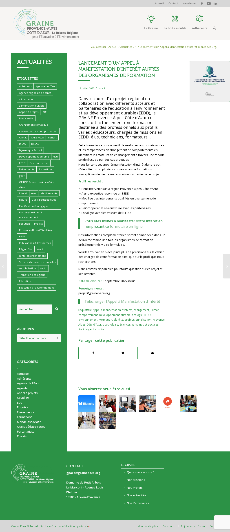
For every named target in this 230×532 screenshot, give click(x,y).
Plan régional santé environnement (30, 215)
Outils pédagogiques (43, 199)
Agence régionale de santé (35, 92)
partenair (82, 526)
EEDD (147, 315)
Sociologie (85, 329)
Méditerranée (49, 193)
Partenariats (25, 431)
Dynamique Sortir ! (30, 150)
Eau (19, 403)
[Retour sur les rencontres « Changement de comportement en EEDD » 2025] (107, 403)
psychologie (110, 324)
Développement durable (114, 315)
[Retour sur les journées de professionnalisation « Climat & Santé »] (86, 420)
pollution (24, 223)
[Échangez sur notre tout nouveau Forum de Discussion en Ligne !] (167, 402)
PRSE (22, 236)
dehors (52, 137)
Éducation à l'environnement (36, 287)
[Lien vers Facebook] (202, 3)
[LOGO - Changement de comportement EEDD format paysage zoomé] (210, 81)
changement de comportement (38, 131)
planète (118, 319)
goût (21, 175)
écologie (137, 315)
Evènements (26, 169)
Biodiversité (26, 118)
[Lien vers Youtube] (208, 3)
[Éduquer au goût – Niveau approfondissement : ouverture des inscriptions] (147, 403)
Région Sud (26, 249)
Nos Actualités (136, 495)
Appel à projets (27, 393)
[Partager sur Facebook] (93, 353)
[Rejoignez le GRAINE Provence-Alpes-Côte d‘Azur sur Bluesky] (86, 403)
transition (99, 329)
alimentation (26, 99)
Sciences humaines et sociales (139, 324)
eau (55, 156)
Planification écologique (33, 206)
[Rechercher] (214, 28)
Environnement (87, 319)
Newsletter (189, 3)
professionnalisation (137, 319)
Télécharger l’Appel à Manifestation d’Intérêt (122, 301)
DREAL (35, 143)
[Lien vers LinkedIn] (215, 3)
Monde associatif (29, 422)
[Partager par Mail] (152, 353)
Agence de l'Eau (45, 86)
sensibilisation (27, 268)
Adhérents (25, 86)
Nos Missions (136, 480)
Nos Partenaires (138, 503)
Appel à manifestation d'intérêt (112, 310)
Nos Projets (135, 488)
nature (23, 199)
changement (141, 310)
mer (33, 193)
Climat (154, 310)
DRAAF (23, 143)
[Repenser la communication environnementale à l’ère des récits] (188, 403)
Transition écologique (32, 274)
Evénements (25, 412)
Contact (173, 3)
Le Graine (128, 465)
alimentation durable (31, 105)
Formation (105, 319)
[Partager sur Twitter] (122, 353)
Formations (45, 169)
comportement (88, 315)
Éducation (25, 281)
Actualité (23, 374)
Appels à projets (28, 112)
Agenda (22, 388)
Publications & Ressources (35, 243)
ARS (45, 112)
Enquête (23, 407)
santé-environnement (32, 255)
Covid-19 (23, 398)
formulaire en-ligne (126, 226)
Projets (38, 223)
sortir (43, 268)
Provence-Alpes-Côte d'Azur (36, 230)
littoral (23, 193)
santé (40, 249)
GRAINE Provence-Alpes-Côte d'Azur (36, 184)
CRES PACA (37, 137)
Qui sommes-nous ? (140, 472)
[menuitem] (159, 3)
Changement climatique (33, 124)
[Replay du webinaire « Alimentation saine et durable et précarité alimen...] (3, 266)
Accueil (159, 3)
